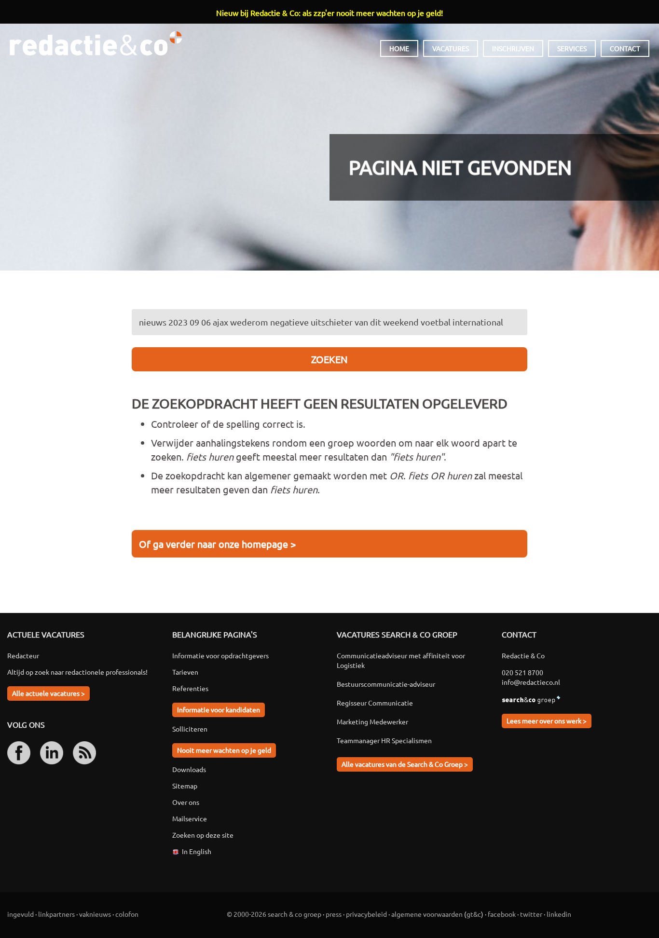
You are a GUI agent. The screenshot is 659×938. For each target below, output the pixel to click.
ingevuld (20, 914)
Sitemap (184, 785)
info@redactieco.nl (531, 682)
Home (399, 48)
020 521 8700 (522, 672)
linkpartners (56, 914)
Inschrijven (513, 48)
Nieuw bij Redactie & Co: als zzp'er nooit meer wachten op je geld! (329, 12)
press (334, 914)
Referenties (190, 688)
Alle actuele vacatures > (48, 693)
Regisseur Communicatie (375, 702)
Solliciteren (189, 728)
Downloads (189, 769)
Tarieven (185, 671)
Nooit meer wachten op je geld (224, 750)
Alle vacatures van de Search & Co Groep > (405, 764)
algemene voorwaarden (427, 914)
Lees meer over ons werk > (547, 720)
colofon (126, 914)
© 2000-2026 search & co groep (274, 914)
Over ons (185, 802)
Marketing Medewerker (372, 721)
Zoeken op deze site (202, 834)
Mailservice (189, 818)
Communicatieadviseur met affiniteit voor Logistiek (401, 660)
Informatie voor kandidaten (218, 709)
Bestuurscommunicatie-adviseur (386, 684)
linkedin (559, 914)
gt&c (474, 914)
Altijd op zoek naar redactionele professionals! (77, 671)
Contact (625, 48)
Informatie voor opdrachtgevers (220, 655)
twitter (531, 914)
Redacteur (23, 655)
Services (572, 48)
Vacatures (450, 48)
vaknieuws (95, 914)
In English (196, 851)
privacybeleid (366, 914)
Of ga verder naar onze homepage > (217, 544)
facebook (502, 914)
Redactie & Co (95, 43)
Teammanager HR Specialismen (384, 740)
